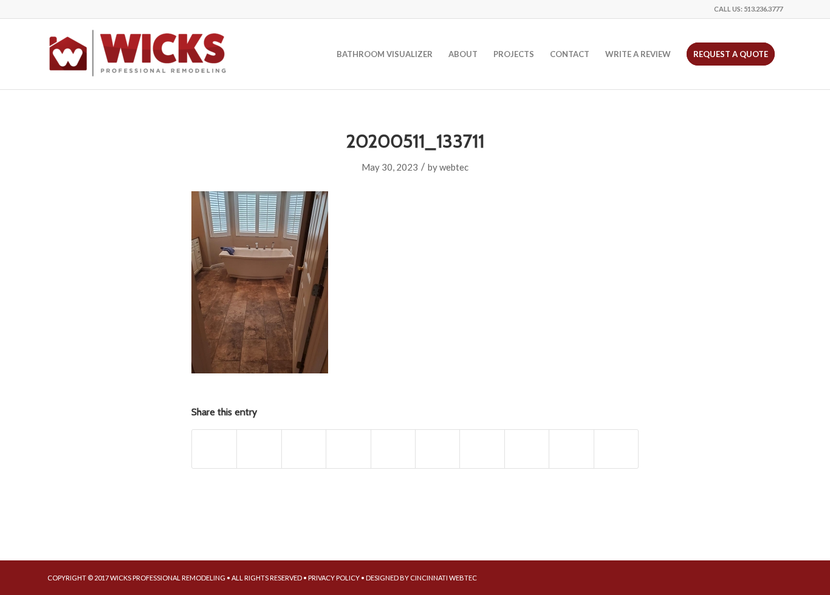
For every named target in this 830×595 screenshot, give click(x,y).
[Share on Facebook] (214, 448)
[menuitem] (385, 54)
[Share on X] (259, 448)
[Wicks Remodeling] (138, 54)
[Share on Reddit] (571, 448)
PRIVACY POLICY (334, 578)
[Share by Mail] (616, 448)
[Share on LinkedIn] (437, 448)
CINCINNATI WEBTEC (443, 578)
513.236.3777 (763, 9)
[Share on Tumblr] (482, 448)
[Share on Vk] (527, 448)
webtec (453, 167)
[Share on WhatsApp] (348, 448)
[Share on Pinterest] (393, 448)
